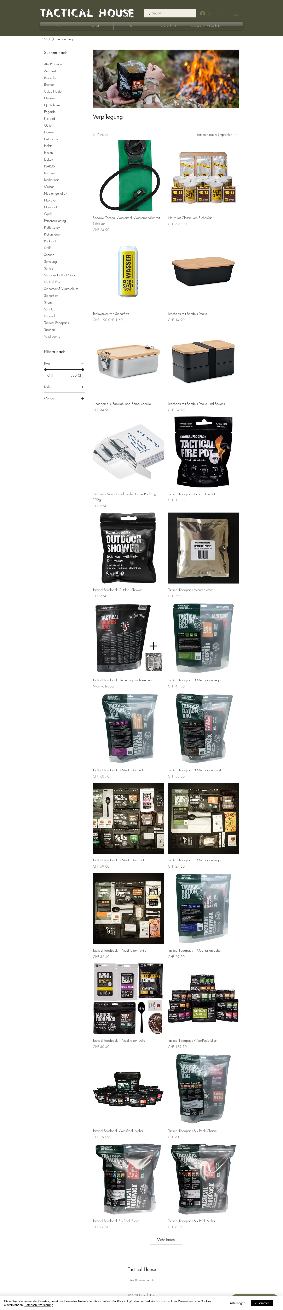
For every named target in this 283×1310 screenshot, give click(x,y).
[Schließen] (278, 1303)
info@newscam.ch (142, 1280)
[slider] (45, 369)
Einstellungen (236, 1303)
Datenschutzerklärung (38, 1305)
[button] (236, 13)
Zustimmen (262, 1303)
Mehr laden (166, 1239)
